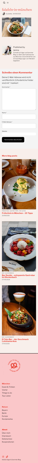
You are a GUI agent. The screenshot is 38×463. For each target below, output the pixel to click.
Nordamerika (7, 419)
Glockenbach (9, 273)
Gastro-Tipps (14, 211)
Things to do (7, 393)
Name (4, 112)
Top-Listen (6, 396)
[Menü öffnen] (8, 3)
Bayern (5, 410)
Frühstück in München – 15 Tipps (17, 213)
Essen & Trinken (8, 387)
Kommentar (6, 87)
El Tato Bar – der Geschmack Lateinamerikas (15, 340)
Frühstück (5, 211)
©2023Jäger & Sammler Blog (11, 459)
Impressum (6, 436)
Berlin (4, 413)
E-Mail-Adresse (7, 122)
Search (4, 3)
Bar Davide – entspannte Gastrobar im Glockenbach (18, 276)
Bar (3, 273)
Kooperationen (8, 442)
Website (4, 131)
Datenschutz (7, 439)
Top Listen (22, 211)
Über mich (6, 433)
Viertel (4, 390)
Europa (5, 416)
